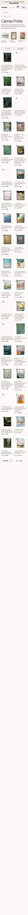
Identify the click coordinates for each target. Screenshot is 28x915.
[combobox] (14, 12)
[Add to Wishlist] (3, 53)
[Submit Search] (3, 12)
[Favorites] (13, 7)
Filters (8, 48)
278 (17, 461)
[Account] (10, 7)
